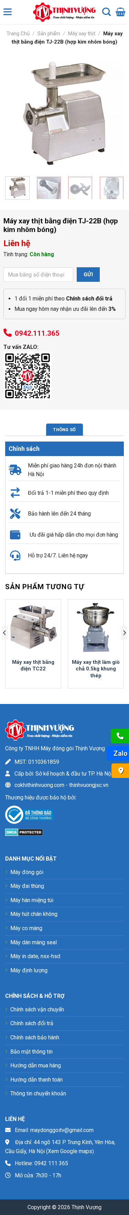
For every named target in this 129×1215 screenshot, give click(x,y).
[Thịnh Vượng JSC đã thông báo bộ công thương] (29, 816)
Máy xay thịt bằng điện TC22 (33, 665)
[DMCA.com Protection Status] (24, 831)
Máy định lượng (28, 970)
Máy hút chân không (33, 914)
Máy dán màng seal (33, 942)
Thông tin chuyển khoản (38, 1093)
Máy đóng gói (26, 872)
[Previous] (16, 111)
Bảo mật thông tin (31, 1051)
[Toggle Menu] (8, 13)
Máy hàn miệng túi (31, 900)
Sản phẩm (48, 33)
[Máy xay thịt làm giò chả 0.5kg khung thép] (95, 627)
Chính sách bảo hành (34, 1037)
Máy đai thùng (27, 886)
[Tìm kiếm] (106, 12)
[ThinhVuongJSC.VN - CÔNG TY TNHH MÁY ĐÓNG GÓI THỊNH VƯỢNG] (62, 12)
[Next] (113, 111)
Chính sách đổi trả (31, 1023)
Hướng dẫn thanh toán (36, 1079)
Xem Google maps (70, 1151)
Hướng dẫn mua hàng (35, 1065)
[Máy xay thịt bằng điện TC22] (33, 627)
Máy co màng (26, 928)
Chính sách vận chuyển (37, 1009)
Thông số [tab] (64, 429)
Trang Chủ (18, 33)
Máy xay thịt (81, 33)
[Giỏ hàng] (121, 12)
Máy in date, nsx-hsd (35, 956)
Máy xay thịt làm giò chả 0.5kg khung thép (96, 669)
